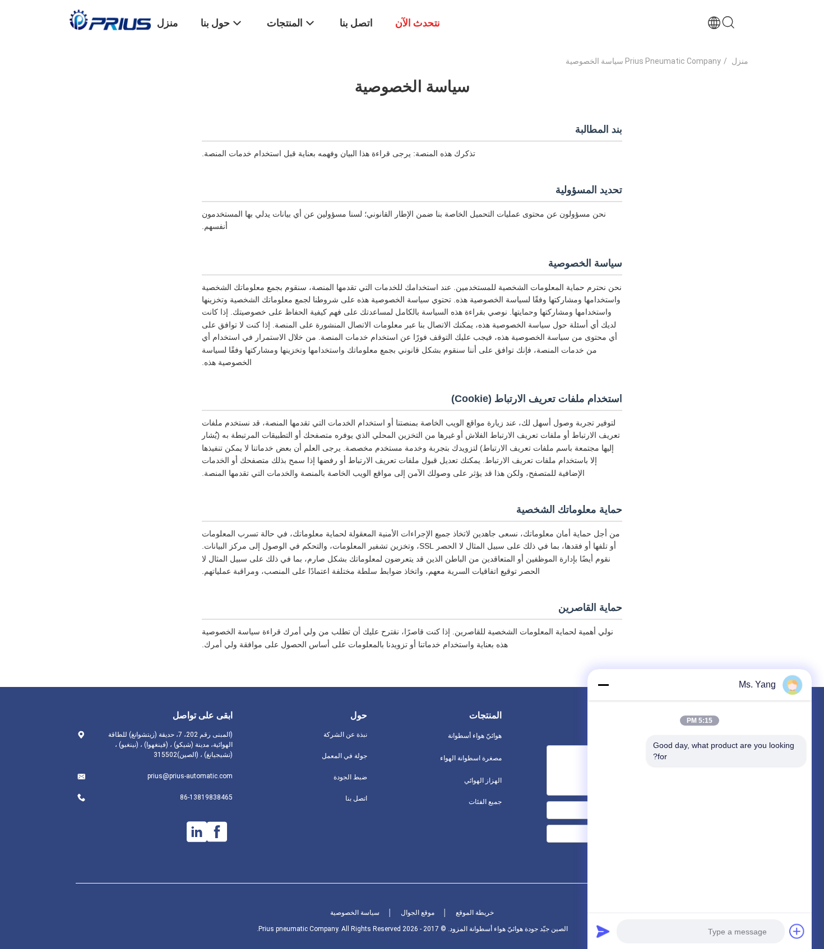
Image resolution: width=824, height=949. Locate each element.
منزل (740, 61)
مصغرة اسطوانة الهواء (471, 758)
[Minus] (603, 684)
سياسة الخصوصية (354, 913)
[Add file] (797, 931)
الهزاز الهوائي (483, 780)
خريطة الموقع (475, 913)
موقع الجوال (417, 913)
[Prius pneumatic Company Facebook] (217, 832)
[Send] (603, 931)
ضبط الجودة (350, 777)
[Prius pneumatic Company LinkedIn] (197, 832)
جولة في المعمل (344, 756)
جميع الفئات (485, 802)
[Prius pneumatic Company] (109, 19)
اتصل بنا (356, 798)
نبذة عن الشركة (345, 734)
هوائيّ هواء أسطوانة (475, 736)
